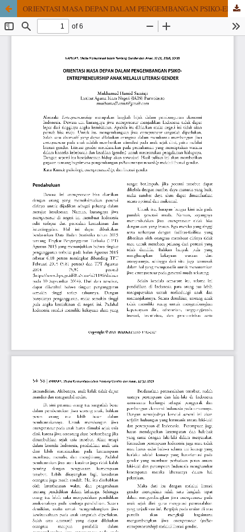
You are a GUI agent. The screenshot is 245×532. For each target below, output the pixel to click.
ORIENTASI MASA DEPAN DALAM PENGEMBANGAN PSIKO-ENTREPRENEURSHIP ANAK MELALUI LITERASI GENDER (134, 8)
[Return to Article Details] (8, 8)
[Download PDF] (236, 8)
